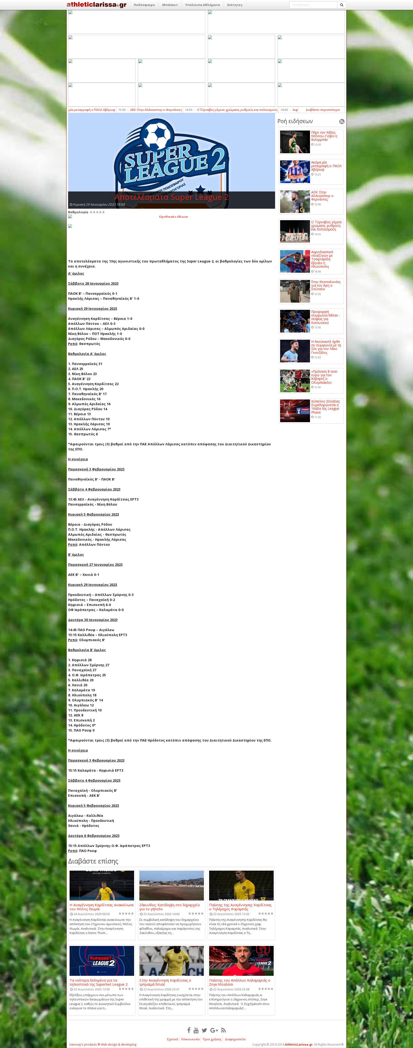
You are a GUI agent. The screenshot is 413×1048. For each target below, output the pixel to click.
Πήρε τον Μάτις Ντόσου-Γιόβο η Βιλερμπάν (324, 136)
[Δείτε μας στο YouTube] (196, 1030)
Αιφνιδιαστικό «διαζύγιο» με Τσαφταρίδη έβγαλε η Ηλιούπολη (286, 110)
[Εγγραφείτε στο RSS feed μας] (223, 1030)
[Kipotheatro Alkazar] (171, 216)
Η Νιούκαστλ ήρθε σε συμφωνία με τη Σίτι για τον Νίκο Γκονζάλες (326, 347)
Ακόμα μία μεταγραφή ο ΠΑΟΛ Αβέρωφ (326, 165)
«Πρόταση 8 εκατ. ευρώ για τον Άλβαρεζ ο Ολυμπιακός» (324, 377)
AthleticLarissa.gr (299, 1045)
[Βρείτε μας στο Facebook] (188, 1030)
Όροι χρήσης (212, 1039)
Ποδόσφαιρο (144, 5)
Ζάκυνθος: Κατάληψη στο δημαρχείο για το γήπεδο (169, 907)
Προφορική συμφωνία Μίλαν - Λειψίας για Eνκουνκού (325, 317)
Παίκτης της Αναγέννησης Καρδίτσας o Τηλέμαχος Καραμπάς (240, 907)
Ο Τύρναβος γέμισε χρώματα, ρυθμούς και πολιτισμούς (186, 110)
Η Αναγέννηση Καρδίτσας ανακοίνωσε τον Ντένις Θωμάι (102, 907)
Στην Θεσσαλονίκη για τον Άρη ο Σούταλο (326, 285)
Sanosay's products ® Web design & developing (102, 1045)
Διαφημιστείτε (235, 1039)
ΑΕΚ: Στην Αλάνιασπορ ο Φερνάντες (104, 110)
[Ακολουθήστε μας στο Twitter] (204, 1030)
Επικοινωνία (190, 1039)
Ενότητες (235, 5)
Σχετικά (172, 1039)
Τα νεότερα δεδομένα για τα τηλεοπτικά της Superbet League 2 (99, 982)
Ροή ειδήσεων (295, 121)
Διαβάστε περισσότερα (323, 110)
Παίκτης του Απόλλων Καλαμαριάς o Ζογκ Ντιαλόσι (239, 982)
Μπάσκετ (170, 5)
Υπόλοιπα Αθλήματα (202, 5)
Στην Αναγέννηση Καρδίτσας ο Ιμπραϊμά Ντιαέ (165, 982)
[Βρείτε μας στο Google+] (214, 1030)
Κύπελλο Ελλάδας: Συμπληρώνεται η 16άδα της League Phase (325, 406)
